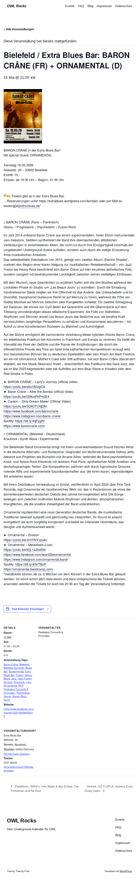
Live (28, 682)
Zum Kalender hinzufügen (28, 609)
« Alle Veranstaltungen (19, 29)
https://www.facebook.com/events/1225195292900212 (19, 712)
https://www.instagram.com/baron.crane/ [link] (32, 415)
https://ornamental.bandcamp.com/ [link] (28, 569)
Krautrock (19, 682)
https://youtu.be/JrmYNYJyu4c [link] (25, 539)
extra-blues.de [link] (29, 205)
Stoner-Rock (19, 696)
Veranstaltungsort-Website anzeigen (18, 768)
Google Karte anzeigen (17, 754)
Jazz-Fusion (25, 678)
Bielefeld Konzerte (14, 668)
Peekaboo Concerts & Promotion (16, 691)
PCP (20, 685)
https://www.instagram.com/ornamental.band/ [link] (36, 559)
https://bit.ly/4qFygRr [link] (30, 420)
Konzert (8, 682)
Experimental (16, 671)
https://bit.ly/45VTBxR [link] (30, 564)
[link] (31, 411)
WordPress (126, 871)
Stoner (7, 696)
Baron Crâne (11, 664)
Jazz (13, 678)
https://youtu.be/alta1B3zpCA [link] (24, 386)
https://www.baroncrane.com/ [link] (24, 425)
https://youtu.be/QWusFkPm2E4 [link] (26, 396)
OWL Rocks (16, 6)
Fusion (19, 675)
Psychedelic (23, 693)
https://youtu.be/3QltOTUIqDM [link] (25, 406)
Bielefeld (24, 664)
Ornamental (10, 685)
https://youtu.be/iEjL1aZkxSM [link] (24, 549)
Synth (7, 700)
